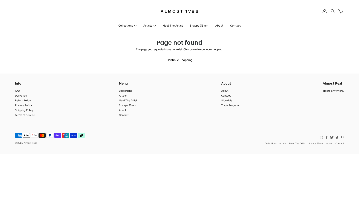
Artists (147, 25)
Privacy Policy (23, 105)
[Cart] (341, 11)
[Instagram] (321, 137)
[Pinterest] (342, 137)
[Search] (333, 11)
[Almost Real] (179, 11)
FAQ (17, 90)
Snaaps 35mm (199, 25)
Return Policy (23, 100)
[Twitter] (332, 137)
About (219, 25)
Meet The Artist (173, 25)
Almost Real (30, 143)
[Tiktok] (337, 137)
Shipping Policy (24, 110)
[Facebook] (326, 137)
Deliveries (21, 95)
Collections (125, 25)
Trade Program (230, 105)
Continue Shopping (179, 60)
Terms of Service (25, 115)
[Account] (325, 11)
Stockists (226, 100)
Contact (235, 25)
